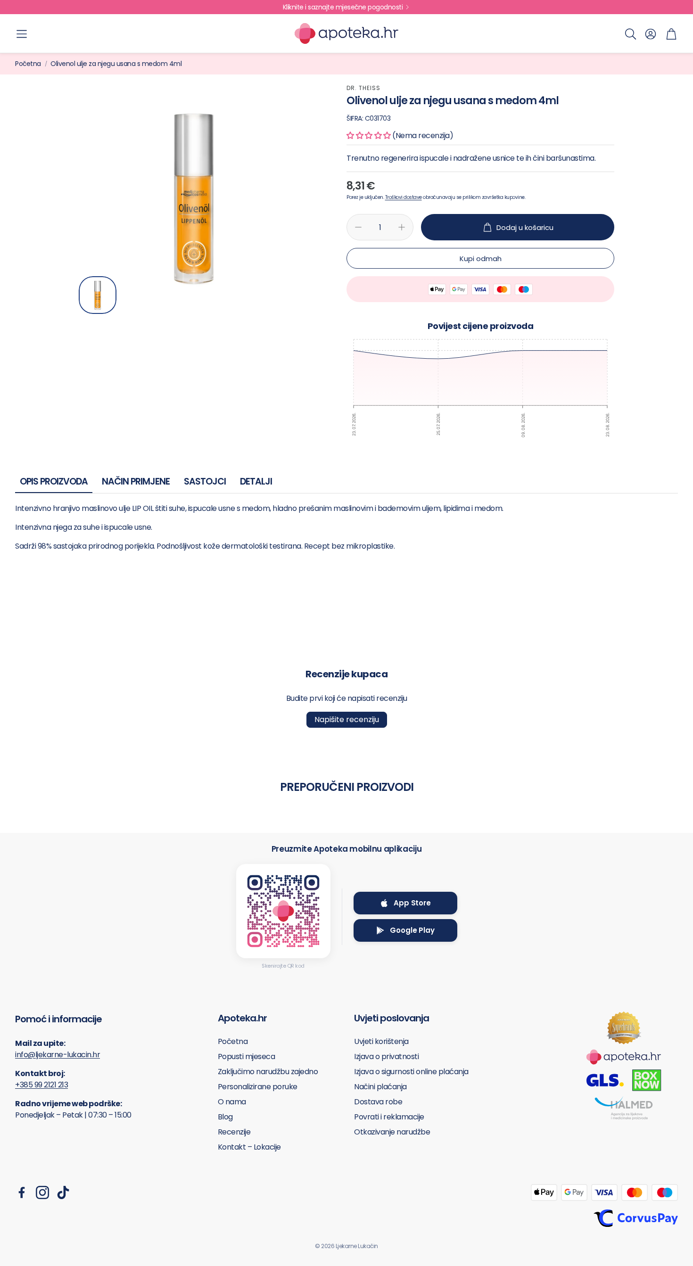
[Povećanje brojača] (401, 227)
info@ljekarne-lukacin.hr (57, 1054)
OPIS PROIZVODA (54, 481)
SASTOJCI (205, 481)
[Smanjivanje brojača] (358, 227)
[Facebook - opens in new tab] (21, 1192)
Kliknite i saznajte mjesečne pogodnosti (343, 7)
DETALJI (256, 481)
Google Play (412, 930)
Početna (28, 63)
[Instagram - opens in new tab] (42, 1192)
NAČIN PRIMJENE (136, 481)
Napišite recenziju (346, 719)
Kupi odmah (481, 258)
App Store (412, 903)
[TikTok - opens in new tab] (63, 1192)
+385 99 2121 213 (41, 1084)
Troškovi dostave (403, 197)
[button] (21, 34)
